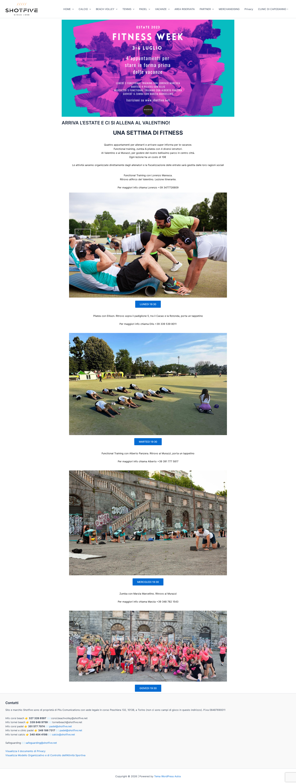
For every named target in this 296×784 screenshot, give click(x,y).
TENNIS (126, 9)
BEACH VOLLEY (105, 9)
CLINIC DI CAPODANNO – (273, 9)
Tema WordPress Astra (167, 776)
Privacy (249, 9)
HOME (67, 9)
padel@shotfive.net (60, 726)
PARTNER (205, 9)
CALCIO (83, 9)
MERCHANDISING (229, 9)
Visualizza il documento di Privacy (25, 751)
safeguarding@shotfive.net (41, 742)
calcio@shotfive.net (63, 734)
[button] (72, 9)
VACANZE (161, 9)
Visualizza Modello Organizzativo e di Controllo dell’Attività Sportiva (45, 755)
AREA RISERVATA (185, 9)
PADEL (143, 9)
